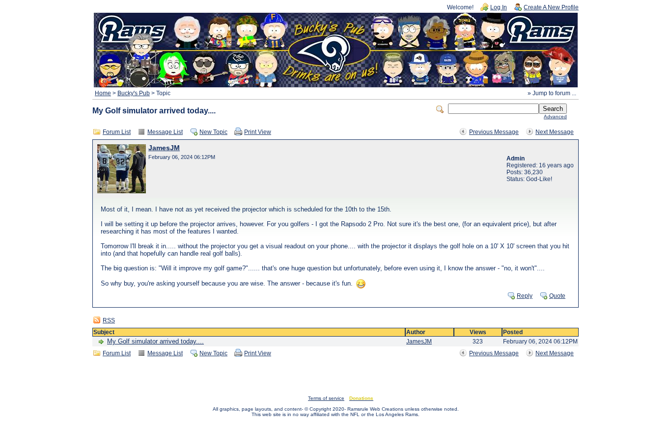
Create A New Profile (551, 7)
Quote (557, 295)
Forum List (117, 132)
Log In (498, 7)
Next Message (554, 132)
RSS (109, 320)
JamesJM (164, 148)
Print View (257, 132)
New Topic (213, 132)
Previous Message (494, 132)
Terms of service (326, 398)
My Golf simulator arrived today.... (155, 341)
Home (103, 93)
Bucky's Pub (133, 93)
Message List (165, 132)
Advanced (555, 116)
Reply (524, 295)
